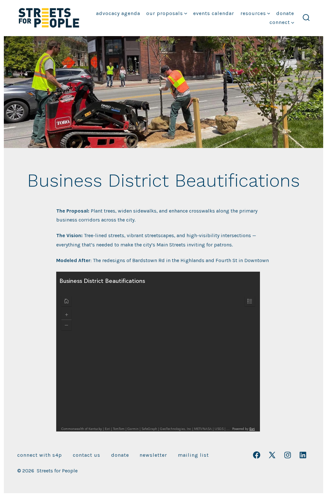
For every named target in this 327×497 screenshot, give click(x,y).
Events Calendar (213, 13)
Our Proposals (164, 13)
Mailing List (193, 455)
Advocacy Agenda (118, 13)
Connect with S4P (39, 455)
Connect (280, 22)
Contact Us (86, 455)
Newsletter (153, 455)
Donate (285, 13)
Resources (253, 13)
